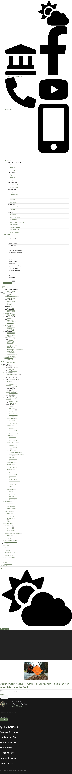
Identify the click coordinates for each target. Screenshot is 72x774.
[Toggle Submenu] (8, 295)
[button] (7, 283)
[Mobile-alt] (7, 629)
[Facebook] (1, 629)
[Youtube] (4, 629)
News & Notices (4, 697)
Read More (2, 694)
